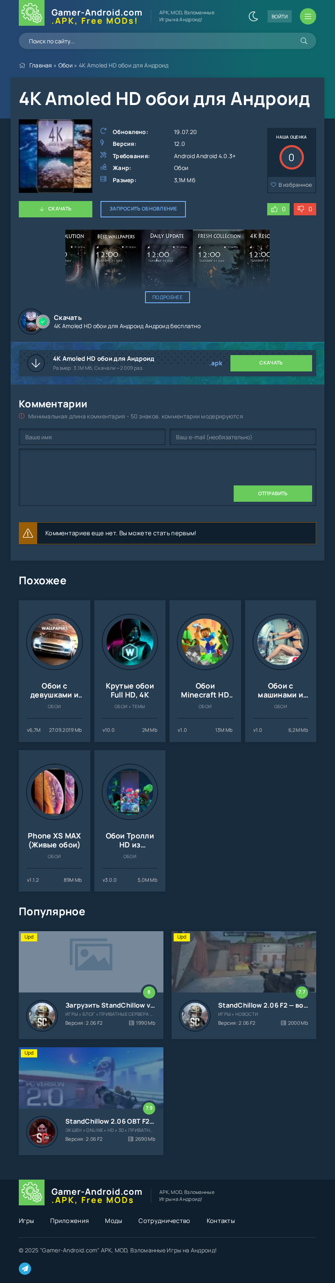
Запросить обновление (143, 208)
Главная (40, 65)
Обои (65, 65)
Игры (26, 1220)
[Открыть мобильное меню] (308, 16)
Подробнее (167, 297)
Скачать (59, 208)
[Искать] (304, 41)
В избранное (296, 184)
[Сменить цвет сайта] (253, 16)
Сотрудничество (164, 1220)
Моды (113, 1220)
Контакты (221, 1220)
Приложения (69, 1220)
